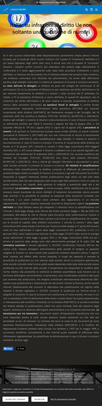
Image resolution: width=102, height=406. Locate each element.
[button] (86, 9)
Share (9, 349)
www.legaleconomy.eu (50, 374)
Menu (96, 9)
